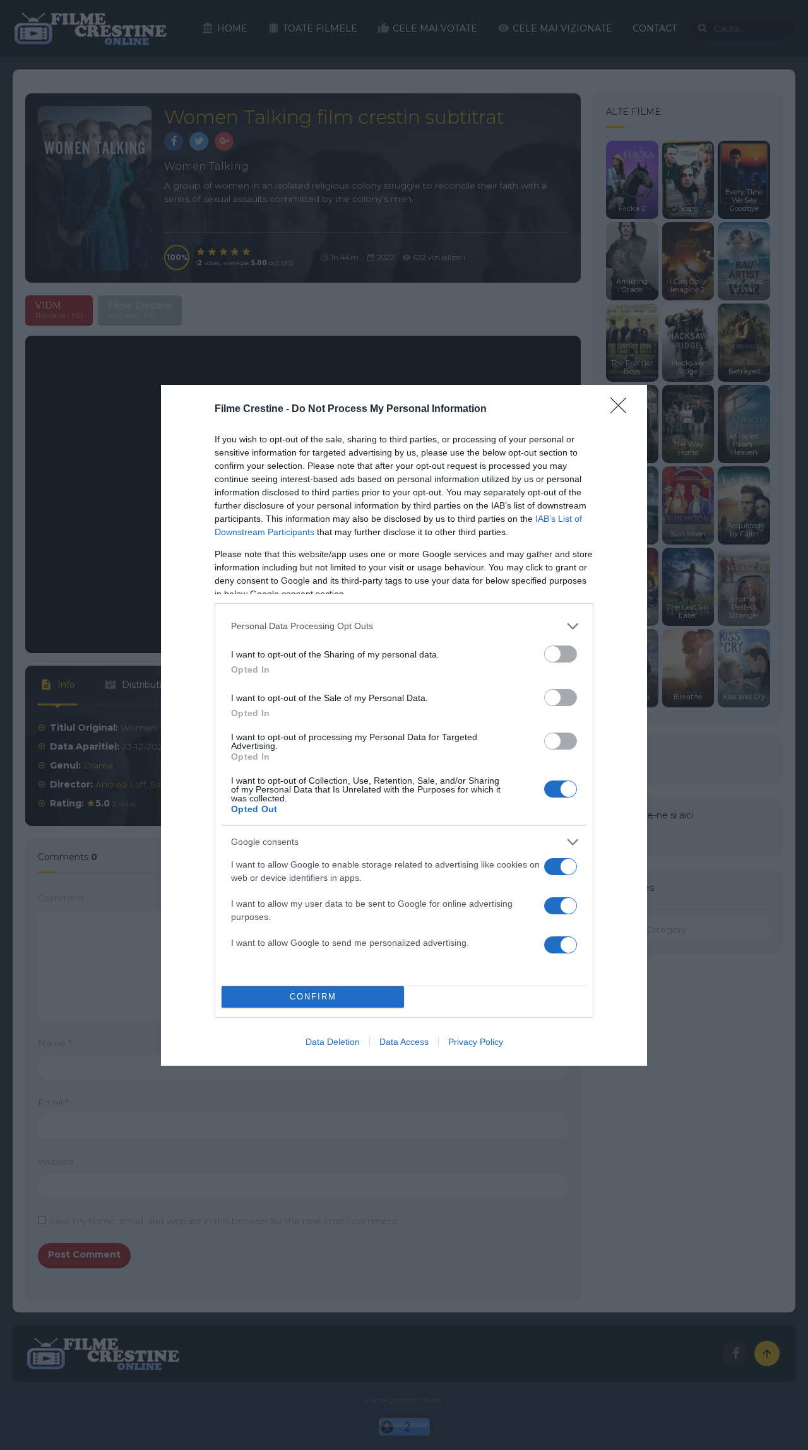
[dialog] (404, 725)
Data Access (404, 1042)
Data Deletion (333, 1042)
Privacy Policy (475, 1042)
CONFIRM (313, 996)
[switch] (560, 654)
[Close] (622, 409)
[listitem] (404, 626)
